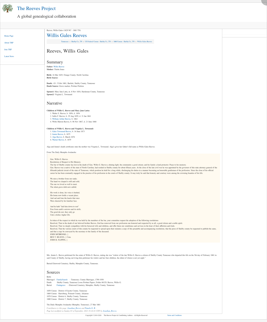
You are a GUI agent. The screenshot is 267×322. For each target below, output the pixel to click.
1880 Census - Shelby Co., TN (124, 41)
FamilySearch (62, 279)
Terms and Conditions (174, 315)
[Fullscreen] (264, 2)
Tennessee (65, 41)
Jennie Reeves (57, 134)
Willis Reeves (59, 66)
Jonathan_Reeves (74, 308)
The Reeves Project (36, 8)
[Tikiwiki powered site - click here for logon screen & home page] (6, 8)
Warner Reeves (58, 139)
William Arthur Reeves (61, 118)
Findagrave (61, 285)
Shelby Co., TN (77, 41)
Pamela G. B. (90, 308)
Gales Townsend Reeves (61, 131)
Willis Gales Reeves (67, 35)
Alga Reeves (57, 137)
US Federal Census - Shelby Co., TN (98, 41)
